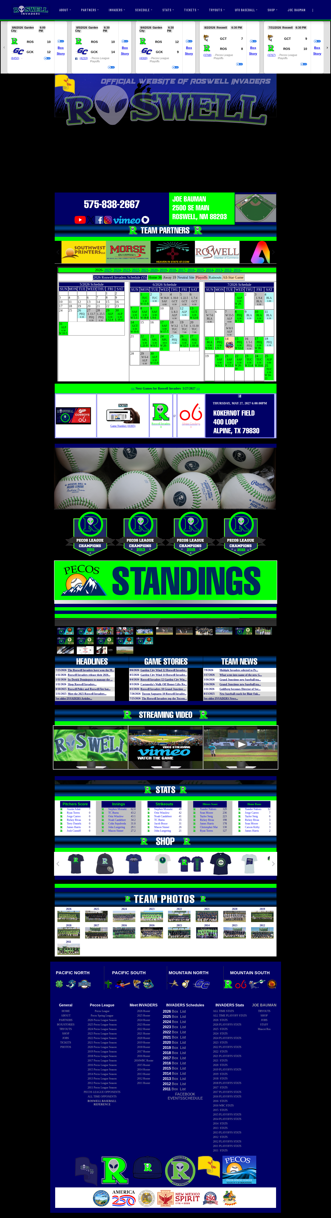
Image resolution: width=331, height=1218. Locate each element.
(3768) (207, 55)
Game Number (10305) (122, 426)
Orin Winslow (116, 816)
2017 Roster (143, 1051)
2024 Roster (143, 1020)
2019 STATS (220, 1074)
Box (61, 47)
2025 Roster (143, 1015)
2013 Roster (143, 1074)
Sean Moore (206, 812)
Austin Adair (74, 809)
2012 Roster (143, 1078)
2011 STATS (220, 1150)
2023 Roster (143, 1024)
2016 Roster (143, 1056)
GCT (223, 38)
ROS (30, 42)
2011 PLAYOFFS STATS (227, 1146)
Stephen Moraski (117, 809)
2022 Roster (143, 1029)
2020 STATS (220, 1065)
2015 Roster (143, 1065)
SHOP (271, 10)
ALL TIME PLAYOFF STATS (230, 1015)
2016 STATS (220, 1101)
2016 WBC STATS (223, 1105)
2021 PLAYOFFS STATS (227, 1056)
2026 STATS (220, 1020)
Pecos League (102, 1011)
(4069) (143, 58)
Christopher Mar (209, 827)
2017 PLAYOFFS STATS (227, 1092)
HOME (66, 1011)
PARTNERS (88, 10)
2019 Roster (143, 1042)
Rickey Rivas (74, 820)
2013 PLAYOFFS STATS (227, 1132)
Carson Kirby (252, 827)
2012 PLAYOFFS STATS (227, 1141)
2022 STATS (220, 1051)
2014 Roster (143, 1069)
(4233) (84, 58)
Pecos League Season (102, 1020)
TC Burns (113, 812)
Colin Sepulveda (117, 823)
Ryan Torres (73, 812)
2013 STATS (220, 1128)
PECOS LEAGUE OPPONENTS (102, 1092)
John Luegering (116, 827)
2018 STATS (220, 1078)
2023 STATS (220, 1042)
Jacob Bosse (161, 823)
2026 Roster (143, 1011)
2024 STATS (220, 1033)
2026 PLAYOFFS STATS (227, 1024)
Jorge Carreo (74, 816)
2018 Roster (143, 1047)
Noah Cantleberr (117, 820)
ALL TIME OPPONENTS (102, 1096)
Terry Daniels (74, 823)
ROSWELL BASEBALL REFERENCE (102, 1102)
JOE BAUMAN (297, 10)
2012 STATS (220, 1137)
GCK (30, 52)
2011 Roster (143, 1083)
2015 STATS (220, 1110)
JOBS (65, 1038)
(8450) (15, 58)
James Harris (74, 827)
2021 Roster (143, 1033)
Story (61, 53)
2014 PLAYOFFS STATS (227, 1119)
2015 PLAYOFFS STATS (227, 1114)
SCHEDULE (142, 10)
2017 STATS (220, 1087)
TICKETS (190, 10)
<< (133, 388)
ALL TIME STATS (223, 1011)
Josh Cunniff (74, 830)
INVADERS (115, 10)
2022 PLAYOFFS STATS (227, 1047)
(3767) (272, 55)
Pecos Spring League (102, 1015)
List (182, 1011)
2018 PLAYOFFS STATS (227, 1083)
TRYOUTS (215, 10)
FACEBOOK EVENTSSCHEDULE (185, 1096)
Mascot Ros (264, 1029)
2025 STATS (220, 1029)
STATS (166, 10)
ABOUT (63, 10)
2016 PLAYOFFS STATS (227, 1096)
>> (198, 388)
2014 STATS (220, 1123)
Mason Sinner (115, 830)
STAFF (264, 1024)
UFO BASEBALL (245, 10)
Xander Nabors (208, 809)
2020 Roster (143, 1038)
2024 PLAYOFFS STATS (227, 1038)
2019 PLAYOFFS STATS (227, 1069)
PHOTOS (65, 1047)
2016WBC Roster (143, 1060)
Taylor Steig (206, 816)
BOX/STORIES (66, 1024)
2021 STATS (220, 1060)
